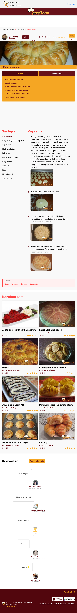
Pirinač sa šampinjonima (14, 79)
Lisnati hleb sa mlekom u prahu (16, 90)
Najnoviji (20, 73)
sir (8, 284)
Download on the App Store (57, 599)
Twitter (49, 603)
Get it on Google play (69, 599)
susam (16, 284)
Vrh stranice (69, 592)
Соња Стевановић (13, 37)
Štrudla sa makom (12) (20, 394)
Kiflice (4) (57, 431)
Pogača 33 (20, 356)
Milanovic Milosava (35, 487)
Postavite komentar (37, 461)
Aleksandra (35, 580)
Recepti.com (38, 11)
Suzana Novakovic (38, 557)
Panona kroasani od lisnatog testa (57, 394)
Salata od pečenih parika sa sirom (20, 318)
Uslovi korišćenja (27, 602)
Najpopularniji (57, 73)
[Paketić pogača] (50, 177)
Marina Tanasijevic (38, 510)
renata (35, 533)
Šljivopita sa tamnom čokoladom (17, 94)
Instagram (63, 603)
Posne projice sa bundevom (57, 356)
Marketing (9, 604)
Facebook (43, 603)
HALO (14, 606)
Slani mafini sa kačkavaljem (20, 431)
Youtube (56, 603)
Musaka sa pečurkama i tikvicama (17, 86)
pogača (35, 284)
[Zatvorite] (1, 3)
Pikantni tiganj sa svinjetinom (15, 97)
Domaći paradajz (11, 83)
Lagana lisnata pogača (57, 318)
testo (25, 284)
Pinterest (71, 603)
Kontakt (15, 604)
